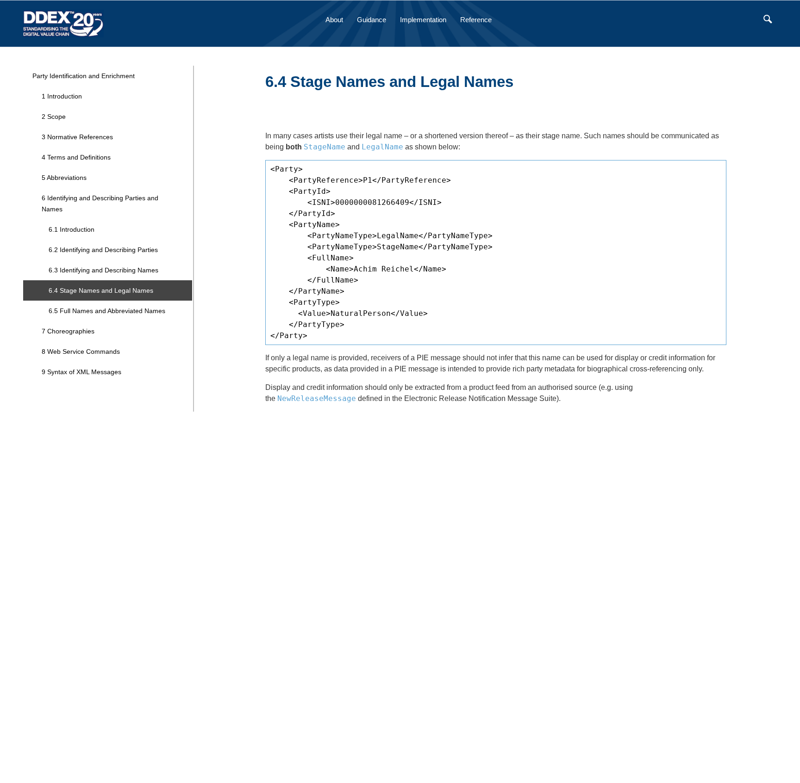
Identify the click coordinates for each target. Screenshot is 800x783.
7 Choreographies (68, 331)
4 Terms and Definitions (76, 157)
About (334, 20)
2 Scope (54, 116)
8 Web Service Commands (81, 351)
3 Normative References (77, 137)
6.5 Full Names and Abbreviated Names (107, 310)
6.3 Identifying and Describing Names (103, 270)
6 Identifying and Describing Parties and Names (100, 203)
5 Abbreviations (64, 177)
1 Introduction (62, 96)
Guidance (371, 20)
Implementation (423, 20)
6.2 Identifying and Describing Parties (103, 249)
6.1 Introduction (71, 229)
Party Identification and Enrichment (83, 76)
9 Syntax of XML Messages (81, 372)
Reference (476, 20)
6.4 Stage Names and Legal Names (101, 290)
